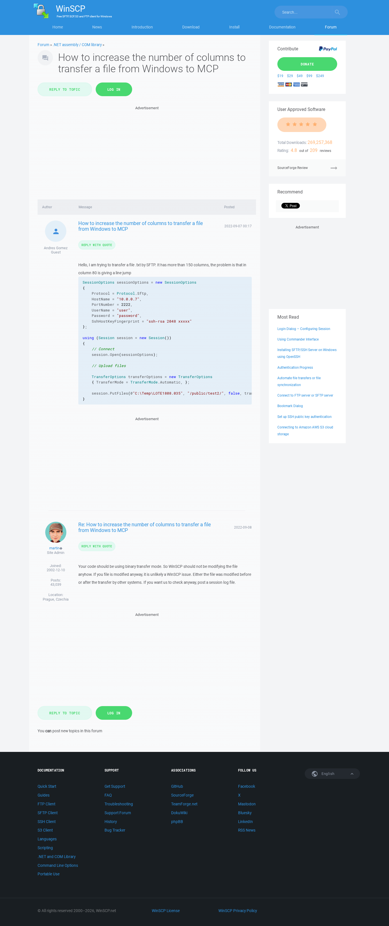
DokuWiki (179, 812)
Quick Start (47, 786)
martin (54, 548)
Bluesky (244, 812)
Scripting (45, 847)
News (97, 27)
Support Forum (118, 812)
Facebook (246, 786)
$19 (280, 76)
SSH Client (47, 821)
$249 (320, 76)
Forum (331, 27)
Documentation (282, 27)
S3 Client (45, 830)
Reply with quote (96, 245)
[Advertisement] (147, 151)
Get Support (115, 786)
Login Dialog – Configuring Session (303, 329)
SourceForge (182, 795)
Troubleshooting (119, 804)
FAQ (108, 795)
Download (191, 27)
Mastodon (247, 804)
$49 (300, 76)
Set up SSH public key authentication (304, 416)
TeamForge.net (184, 804)
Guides (44, 795)
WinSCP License (166, 910)
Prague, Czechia (56, 599)
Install (234, 27)
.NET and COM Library (56, 856)
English (327, 773)
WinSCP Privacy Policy (237, 910)
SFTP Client (48, 812)
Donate (307, 64)
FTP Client (46, 804)
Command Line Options (58, 865)
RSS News (246, 830)
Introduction (142, 27)
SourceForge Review (292, 168)
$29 (290, 76)
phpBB (177, 821)
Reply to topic (64, 89)
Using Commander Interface (298, 339)
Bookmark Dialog (290, 406)
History (111, 821)
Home (57, 27)
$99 (309, 76)
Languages (47, 839)
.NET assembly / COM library (77, 44)
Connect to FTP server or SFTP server (305, 395)
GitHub (177, 786)
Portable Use (49, 873)
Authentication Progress (295, 367)
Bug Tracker (115, 830)
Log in (114, 89)
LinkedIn (245, 821)
